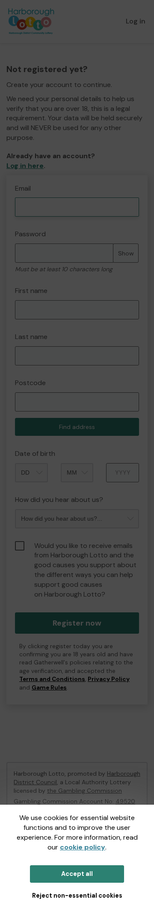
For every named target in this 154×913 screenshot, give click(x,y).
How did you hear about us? (59, 499)
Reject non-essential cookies (77, 895)
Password (30, 233)
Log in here (25, 165)
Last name (31, 336)
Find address (77, 427)
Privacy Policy (109, 679)
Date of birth (35, 453)
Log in (135, 21)
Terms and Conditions (52, 679)
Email (23, 188)
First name (31, 290)
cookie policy (82, 847)
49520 (125, 801)
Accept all (77, 874)
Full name (14, 179)
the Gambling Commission (84, 790)
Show (126, 253)
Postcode (30, 382)
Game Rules (49, 687)
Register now (77, 623)
